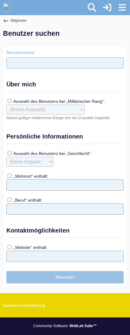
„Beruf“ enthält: (27, 200)
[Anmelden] (107, 7)
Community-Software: (65, 326)
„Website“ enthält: (29, 247)
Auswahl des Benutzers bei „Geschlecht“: (52, 153)
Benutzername (20, 52)
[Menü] (122, 8)
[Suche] (92, 8)
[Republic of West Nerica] (7, 8)
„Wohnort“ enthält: (30, 176)
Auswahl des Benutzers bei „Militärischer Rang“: (58, 101)
